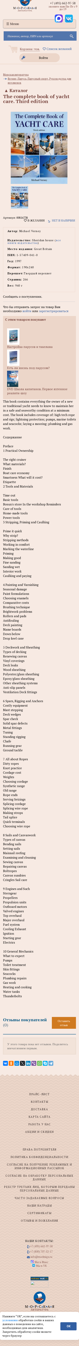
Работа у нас (39, 1124)
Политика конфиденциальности (39, 1157)
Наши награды (39, 1205)
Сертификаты (39, 1213)
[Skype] (45, 1063)
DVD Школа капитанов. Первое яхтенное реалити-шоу (37, 391)
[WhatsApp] (39, 1063)
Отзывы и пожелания (39, 1220)
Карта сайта (39, 1117)
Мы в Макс (41, 1262)
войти (26, 311)
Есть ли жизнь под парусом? (28, 368)
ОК (68, 1326)
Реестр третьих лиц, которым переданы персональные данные (39, 1188)
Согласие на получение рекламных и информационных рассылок (39, 1166)
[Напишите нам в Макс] (59, 18)
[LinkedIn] (28, 1063)
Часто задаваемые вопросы (39, 1198)
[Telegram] (50, 1063)
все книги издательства (34, 241)
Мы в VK (41, 1266)
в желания (36, 220)
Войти (43, 58)
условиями (10, 1320)
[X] (22, 1063)
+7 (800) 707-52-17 (41, 1251)
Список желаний (59, 49)
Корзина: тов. (30, 49)
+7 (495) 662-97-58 (63, 3)
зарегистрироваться (53, 311)
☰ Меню (12, 24)
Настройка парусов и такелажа (30, 347)
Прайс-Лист (39, 1094)
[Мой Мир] (16, 1063)
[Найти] (71, 36)
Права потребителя (40, 1149)
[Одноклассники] (11, 1063)
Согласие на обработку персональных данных (39, 1177)
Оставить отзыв (64, 1023)
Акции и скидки (39, 1132)
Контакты (39, 1102)
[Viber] (33, 1063)
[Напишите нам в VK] (69, 18)
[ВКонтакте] (5, 1063)
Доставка (39, 1109)
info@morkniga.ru (41, 1257)
